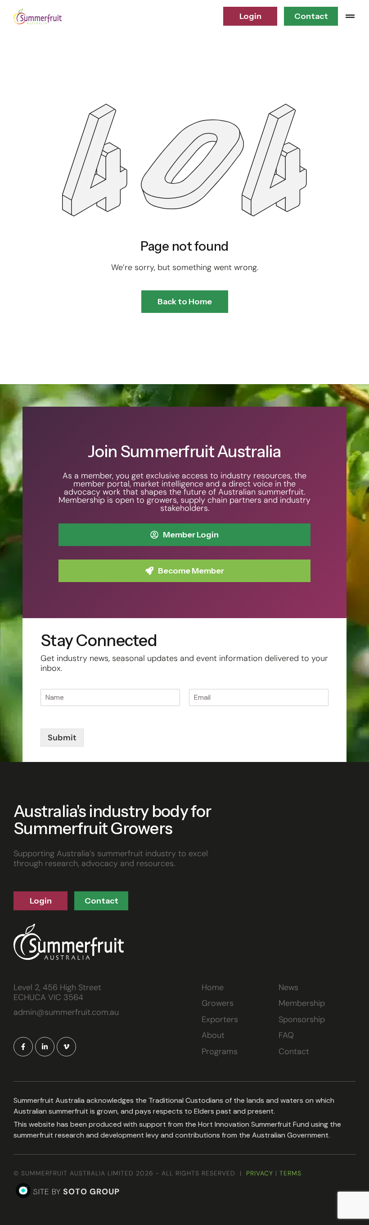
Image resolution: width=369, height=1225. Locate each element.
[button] (350, 16)
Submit (62, 737)
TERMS (290, 1173)
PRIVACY (259, 1173)
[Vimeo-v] (66, 1046)
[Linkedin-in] (44, 1046)
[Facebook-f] (23, 1046)
